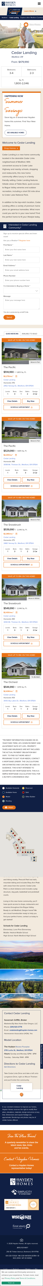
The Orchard (11, 682)
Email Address (9, 265)
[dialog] (21, 1277)
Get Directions (10, 1067)
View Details (12, 401)
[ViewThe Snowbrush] (21, 509)
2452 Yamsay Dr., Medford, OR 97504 (18, 386)
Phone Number (9, 276)
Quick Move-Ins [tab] (12, 334)
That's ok (11, 1283)
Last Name (8, 255)
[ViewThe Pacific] (21, 351)
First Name (8, 245)
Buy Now (30, 401)
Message (7, 296)
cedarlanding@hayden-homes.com (23, 1030)
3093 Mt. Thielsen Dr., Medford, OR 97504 (20, 622)
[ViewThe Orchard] (21, 666)
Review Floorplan (23, 1047)
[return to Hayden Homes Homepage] (21, 1185)
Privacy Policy (10, 1278)
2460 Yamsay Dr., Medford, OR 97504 (19, 543)
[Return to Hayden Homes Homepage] (8, 4)
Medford (4, 17)
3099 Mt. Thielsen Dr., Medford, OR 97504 (20, 465)
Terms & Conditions (27, 1278)
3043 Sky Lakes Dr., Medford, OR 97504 (20, 701)
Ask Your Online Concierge (41, 1054)
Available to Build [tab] (29, 334)
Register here (24, 240)
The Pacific (10, 367)
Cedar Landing (9, 380)
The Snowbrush (12, 525)
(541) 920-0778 (16, 1027)
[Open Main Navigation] (39, 4)
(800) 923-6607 (22, 1247)
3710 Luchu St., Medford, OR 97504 (18, 1050)
